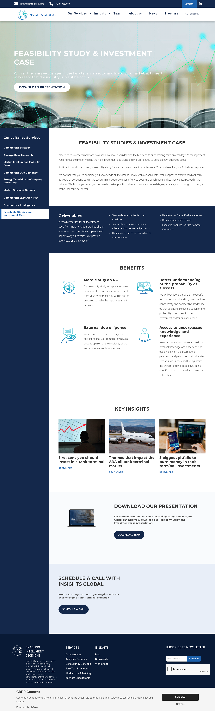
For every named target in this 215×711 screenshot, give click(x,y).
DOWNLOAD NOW (129, 534)
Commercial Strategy (17, 147)
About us (135, 13)
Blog (97, 654)
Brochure (171, 13)
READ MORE (65, 468)
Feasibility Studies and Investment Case (18, 214)
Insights (100, 13)
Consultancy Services (22, 137)
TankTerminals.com (77, 668)
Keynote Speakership (78, 677)
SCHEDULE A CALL (73, 609)
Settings (180, 704)
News (153, 13)
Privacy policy (23, 707)
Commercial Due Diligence (21, 172)
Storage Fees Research (18, 155)
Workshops (102, 663)
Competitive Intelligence (19, 205)
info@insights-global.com (32, 4)
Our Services (77, 13)
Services (72, 647)
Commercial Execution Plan (21, 197)
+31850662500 (63, 4)
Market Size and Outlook (19, 190)
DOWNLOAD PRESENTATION (42, 87)
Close (35, 707)
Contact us (190, 4)
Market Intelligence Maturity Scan (22, 164)
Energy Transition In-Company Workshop (23, 181)
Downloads (101, 659)
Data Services (73, 654)
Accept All (180, 697)
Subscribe (194, 658)
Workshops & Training (78, 673)
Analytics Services (76, 659)
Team (117, 13)
